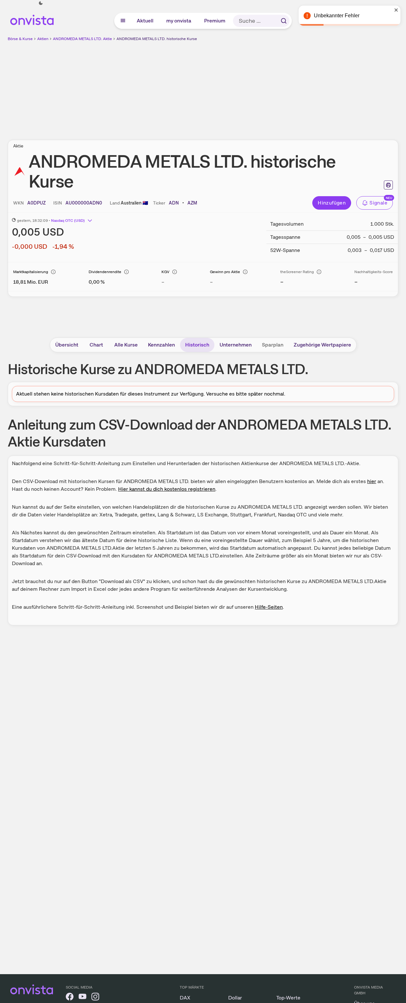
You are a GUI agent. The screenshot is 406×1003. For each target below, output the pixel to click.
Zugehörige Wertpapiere (322, 344)
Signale (378, 202)
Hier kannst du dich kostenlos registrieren (166, 489)
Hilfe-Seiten (269, 607)
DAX (185, 997)
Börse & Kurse (20, 38)
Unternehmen (236, 344)
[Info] (53, 272)
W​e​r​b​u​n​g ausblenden (258, 87)
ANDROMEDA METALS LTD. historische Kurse (157, 38)
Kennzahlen (161, 344)
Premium (215, 20)
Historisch (197, 344)
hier (371, 481)
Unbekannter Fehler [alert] (336, 15)
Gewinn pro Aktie (225, 271)
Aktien (42, 38)
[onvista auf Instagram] (95, 998)
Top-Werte (288, 997)
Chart (96, 344)
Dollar (235, 997)
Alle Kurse (126, 344)
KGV (165, 271)
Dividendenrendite (105, 271)
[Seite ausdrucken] (388, 184)
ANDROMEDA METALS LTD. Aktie (82, 38)
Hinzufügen (332, 202)
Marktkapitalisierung (30, 271)
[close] (396, 10)
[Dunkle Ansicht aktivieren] (40, 3)
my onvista (179, 20)
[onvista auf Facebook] (69, 998)
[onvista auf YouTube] (82, 998)
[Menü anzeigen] (123, 20)
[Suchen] (283, 20)
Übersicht (66, 344)
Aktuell (145, 20)
